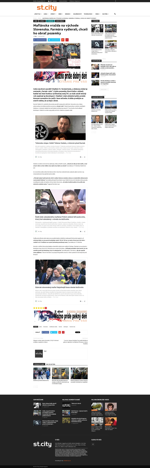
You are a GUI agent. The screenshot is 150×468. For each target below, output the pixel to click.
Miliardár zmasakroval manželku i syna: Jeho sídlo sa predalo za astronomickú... (108, 66)
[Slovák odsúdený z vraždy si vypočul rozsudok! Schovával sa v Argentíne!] (79, 373)
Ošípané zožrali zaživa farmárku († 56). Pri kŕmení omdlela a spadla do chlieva (46, 341)
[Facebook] (115, 1)
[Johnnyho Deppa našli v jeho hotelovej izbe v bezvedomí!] (95, 75)
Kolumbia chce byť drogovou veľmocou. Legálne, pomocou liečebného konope (79, 420)
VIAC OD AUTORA (50, 364)
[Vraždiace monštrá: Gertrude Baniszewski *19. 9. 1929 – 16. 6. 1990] (111, 407)
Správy (53, 14)
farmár (60, 326)
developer (66, 326)
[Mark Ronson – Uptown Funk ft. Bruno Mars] (66, 413)
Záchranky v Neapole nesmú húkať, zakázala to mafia (110, 51)
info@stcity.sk (67, 460)
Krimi (60, 14)
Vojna (93, 122)
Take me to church (76, 403)
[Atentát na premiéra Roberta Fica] (41, 373)
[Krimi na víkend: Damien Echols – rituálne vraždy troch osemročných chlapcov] (97, 421)
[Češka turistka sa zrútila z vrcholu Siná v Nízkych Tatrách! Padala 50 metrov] (111, 104)
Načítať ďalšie (103, 89)
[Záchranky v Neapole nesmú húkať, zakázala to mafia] (111, 44)
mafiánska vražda (53, 326)
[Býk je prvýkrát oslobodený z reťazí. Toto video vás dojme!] (111, 421)
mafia (40, 326)
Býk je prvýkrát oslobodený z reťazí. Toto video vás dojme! (111, 428)
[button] (115, 14)
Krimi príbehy (60, 21)
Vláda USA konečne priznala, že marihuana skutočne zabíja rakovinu (97, 413)
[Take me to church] (66, 405)
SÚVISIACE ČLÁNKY (39, 364)
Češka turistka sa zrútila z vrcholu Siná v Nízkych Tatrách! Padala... (111, 111)
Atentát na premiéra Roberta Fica (41, 380)
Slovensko (45, 326)
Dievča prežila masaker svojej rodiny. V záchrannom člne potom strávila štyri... (50, 422)
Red (36, 36)
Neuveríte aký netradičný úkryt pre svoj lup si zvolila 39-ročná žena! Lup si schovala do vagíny (60, 382)
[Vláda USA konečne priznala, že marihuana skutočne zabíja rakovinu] (97, 407)
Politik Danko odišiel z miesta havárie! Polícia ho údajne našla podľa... (110, 126)
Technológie (88, 14)
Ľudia (45, 14)
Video (97, 14)
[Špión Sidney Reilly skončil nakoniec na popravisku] (97, 28)
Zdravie (67, 14)
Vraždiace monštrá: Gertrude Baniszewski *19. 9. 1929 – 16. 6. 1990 (110, 413)
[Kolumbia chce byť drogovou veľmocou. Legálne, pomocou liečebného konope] (66, 420)
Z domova (50, 21)
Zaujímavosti (77, 14)
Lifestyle (37, 14)
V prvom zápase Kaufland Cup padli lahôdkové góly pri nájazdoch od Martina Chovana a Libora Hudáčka (75, 342)
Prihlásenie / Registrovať (75, 1)
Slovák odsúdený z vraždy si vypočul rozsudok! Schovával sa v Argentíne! (108, 82)
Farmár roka (72, 326)
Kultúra (105, 14)
